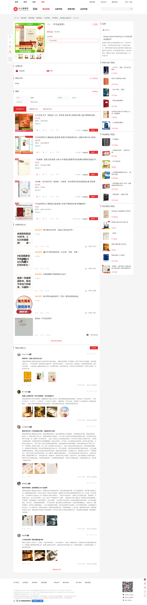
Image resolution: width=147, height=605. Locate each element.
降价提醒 (57, 32)
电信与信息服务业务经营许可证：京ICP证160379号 (44, 590)
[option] (21, 56)
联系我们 (25, 582)
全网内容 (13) (33, 109)
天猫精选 (85, 130)
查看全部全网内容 (56, 341)
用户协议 (79, 582)
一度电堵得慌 (94, 335)
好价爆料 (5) (20, 109)
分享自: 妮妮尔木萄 (93, 290)
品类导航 (84, 9)
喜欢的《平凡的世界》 (44, 318)
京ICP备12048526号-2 (66, 590)
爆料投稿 (114, 2)
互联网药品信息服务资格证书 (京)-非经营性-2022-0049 (53, 592)
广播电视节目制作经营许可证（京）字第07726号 (27, 594)
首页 (16, 2)
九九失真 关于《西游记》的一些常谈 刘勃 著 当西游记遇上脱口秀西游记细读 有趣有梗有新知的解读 (66, 115)
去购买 (94, 130)
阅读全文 (38, 124)
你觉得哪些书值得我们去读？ (51, 274)
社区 (34, 2)
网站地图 (44, 582)
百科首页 (23, 18)
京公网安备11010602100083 (21, 590)
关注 (96, 24)
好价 (25, 2)
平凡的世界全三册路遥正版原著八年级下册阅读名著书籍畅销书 (60, 204)
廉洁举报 (66, 582)
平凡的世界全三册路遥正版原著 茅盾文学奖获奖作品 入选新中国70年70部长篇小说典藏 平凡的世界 (66, 137)
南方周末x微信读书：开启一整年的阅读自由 (56, 296)
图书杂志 (39, 18)
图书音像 (31, 18)
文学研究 (55, 18)
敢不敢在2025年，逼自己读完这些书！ (54, 230)
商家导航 (71, 9)
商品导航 (46, 9)
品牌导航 (58, 9)
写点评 (94, 348)
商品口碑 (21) (47, 109)
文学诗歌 (47, 18)
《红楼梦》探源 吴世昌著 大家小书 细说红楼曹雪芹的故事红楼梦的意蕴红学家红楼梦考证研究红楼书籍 (66, 159)
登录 (126, 2)
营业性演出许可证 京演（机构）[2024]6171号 (26, 592)
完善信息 (95, 78)
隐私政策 (88, 582)
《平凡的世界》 (53, 40)
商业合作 (103, 2)
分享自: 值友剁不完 (93, 268)
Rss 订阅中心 (128, 600)
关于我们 (16, 582)
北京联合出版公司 (65, 18)
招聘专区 (35, 582)
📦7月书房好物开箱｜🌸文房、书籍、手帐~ (56, 252)
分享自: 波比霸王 (93, 313)
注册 (130, 2)
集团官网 (92, 2)
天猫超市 (85, 219)
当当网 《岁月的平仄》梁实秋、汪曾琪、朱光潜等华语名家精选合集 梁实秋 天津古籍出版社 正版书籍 (66, 182)
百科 (42, 2)
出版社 (60, 97)
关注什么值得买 (129, 597)
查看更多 (95, 91)
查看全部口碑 (56, 569)
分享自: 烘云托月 (93, 246)
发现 (17, 115)
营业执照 (71, 592)
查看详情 (105, 56)
